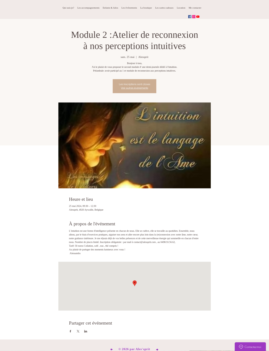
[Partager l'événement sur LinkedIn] (85, 331)
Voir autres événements (134, 87)
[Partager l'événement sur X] (78, 331)
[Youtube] (197, 16)
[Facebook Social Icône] (189, 16)
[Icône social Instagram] (193, 16)
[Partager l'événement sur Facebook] (70, 331)
